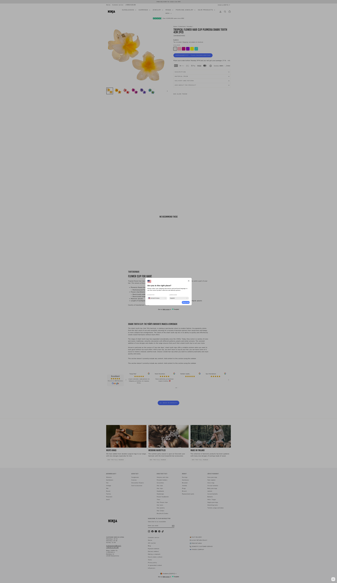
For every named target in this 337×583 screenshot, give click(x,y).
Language (173, 294)
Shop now (186, 302)
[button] (189, 281)
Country (151, 294)
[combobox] (154, 298)
